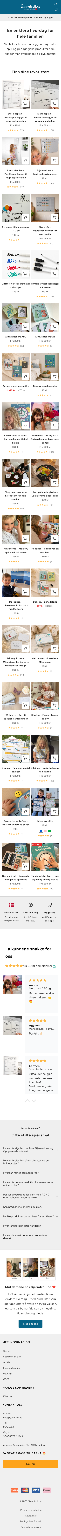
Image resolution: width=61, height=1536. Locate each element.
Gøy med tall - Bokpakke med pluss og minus (16, 878)
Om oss (7, 1351)
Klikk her (7, 1396)
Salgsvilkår (30, 1515)
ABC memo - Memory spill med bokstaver (16, 550)
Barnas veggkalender (45, 386)
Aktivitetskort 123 (45, 336)
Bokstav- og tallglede (45, 601)
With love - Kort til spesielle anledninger (16, 717)
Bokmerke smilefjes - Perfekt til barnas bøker (15, 823)
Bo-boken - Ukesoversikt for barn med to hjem (16, 605)
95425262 (8, 1426)
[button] (27, 1101)
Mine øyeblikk (45, 821)
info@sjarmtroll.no (12, 1417)
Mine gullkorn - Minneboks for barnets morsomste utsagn (16, 662)
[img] (14, 966)
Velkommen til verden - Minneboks (45, 660)
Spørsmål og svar (12, 1356)
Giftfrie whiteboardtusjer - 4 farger (16, 285)
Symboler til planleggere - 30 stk (16, 229)
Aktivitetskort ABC (16, 336)
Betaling (7, 1373)
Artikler (7, 1362)
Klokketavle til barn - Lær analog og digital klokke (16, 439)
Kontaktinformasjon (31, 1527)
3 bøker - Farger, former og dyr (45, 717)
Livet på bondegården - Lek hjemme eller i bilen (45, 494)
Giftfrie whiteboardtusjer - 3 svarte (45, 285)
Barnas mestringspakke (16, 386)
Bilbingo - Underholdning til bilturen (45, 770)
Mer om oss (30, 1324)
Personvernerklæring (30, 1510)
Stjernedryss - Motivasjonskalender (45, 172)
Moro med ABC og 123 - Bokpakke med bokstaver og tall (45, 439)
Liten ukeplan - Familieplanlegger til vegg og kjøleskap (16, 174)
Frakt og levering (11, 1368)
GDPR (6, 1379)
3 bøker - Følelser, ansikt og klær (16, 770)
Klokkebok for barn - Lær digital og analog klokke (45, 878)
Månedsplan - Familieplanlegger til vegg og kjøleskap (45, 117)
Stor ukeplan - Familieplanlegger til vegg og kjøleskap (16, 117)
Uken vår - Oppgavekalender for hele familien (45, 231)
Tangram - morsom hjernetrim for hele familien (16, 496)
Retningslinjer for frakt (31, 1521)
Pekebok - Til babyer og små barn (45, 550)
